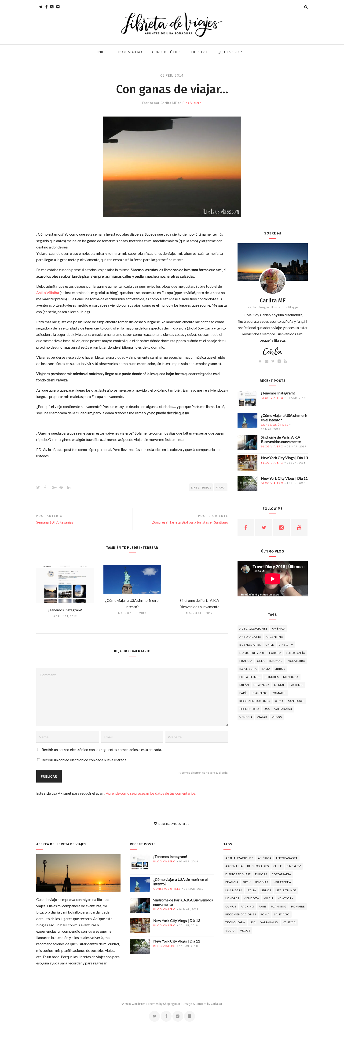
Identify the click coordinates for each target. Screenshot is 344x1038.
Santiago (296, 701)
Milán (244, 685)
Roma (279, 701)
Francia (246, 660)
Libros (279, 668)
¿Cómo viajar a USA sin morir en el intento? (284, 417)
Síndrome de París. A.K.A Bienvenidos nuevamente (281, 439)
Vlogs (277, 717)
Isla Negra (247, 668)
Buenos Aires (250, 644)
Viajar (221, 487)
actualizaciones (253, 628)
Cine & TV (285, 644)
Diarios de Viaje (252, 653)
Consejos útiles (274, 424)
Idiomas (275, 660)
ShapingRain (171, 1004)
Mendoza (291, 677)
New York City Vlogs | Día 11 (284, 478)
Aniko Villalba (47, 292)
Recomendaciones (254, 701)
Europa (275, 653)
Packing (296, 685)
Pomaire (279, 693)
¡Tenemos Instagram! (278, 393)
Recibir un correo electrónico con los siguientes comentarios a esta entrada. (102, 749)
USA (267, 709)
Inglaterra (296, 660)
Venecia (246, 717)
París (243, 693)
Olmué (279, 685)
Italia (265, 668)
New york (261, 685)
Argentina (274, 636)
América (278, 628)
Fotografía (295, 653)
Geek (261, 660)
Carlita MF (169, 103)
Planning (259, 693)
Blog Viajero (192, 103)
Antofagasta (250, 636)
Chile (269, 644)
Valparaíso (283, 709)
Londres (272, 677)
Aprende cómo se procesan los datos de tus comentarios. (151, 793)
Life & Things (201, 487)
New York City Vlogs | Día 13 (284, 457)
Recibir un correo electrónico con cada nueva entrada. (84, 760)
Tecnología (249, 709)
